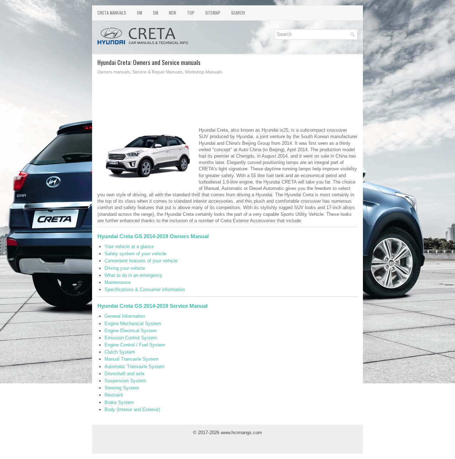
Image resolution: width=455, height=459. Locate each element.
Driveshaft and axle (124, 373)
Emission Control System (131, 337)
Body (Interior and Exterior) (132, 409)
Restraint (114, 395)
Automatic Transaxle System (135, 366)
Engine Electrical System (131, 330)
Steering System (122, 387)
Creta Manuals (111, 13)
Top (190, 13)
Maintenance (118, 282)
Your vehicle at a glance (129, 246)
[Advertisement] (227, 103)
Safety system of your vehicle (135, 253)
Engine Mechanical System (133, 323)
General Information (125, 316)
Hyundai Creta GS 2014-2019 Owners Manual (153, 236)
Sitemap (212, 13)
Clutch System (120, 352)
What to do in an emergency (133, 275)
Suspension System (125, 380)
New (172, 13)
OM (139, 13)
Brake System (119, 402)
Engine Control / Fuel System (135, 345)
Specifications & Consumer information (145, 289)
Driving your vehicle (125, 268)
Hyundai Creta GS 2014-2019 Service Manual (152, 306)
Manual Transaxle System (132, 359)
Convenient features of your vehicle (141, 260)
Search (238, 13)
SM (155, 13)
